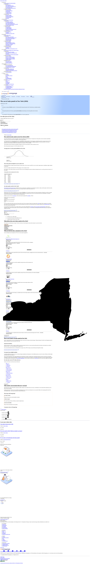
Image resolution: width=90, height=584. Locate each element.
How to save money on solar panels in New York (9, 131)
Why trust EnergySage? (4, 123)
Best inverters (8, 11)
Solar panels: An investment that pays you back (9, 132)
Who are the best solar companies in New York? (9, 130)
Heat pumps (13, 96)
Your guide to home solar (9, 5)
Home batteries (8, 96)
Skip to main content (3, 0)
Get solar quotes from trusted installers (9, 3)
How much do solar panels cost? (11, 6)
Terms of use (2, 556)
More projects (23, 96)
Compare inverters (8, 12)
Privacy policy (2, 557)
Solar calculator (8, 4)
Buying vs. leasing (8, 15)
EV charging (18, 96)
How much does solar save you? (11, 8)
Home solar (3, 96)
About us (27, 96)
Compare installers (8, 13)
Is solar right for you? (9, 7)
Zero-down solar (8, 17)
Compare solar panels (9, 10)
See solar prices (3, 122)
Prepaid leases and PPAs (9, 16)
